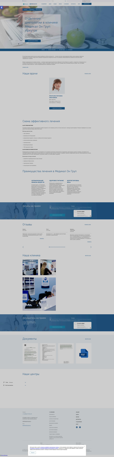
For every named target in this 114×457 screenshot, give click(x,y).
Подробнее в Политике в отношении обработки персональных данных (44, 448)
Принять (33, 452)
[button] (1, 7)
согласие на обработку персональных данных (49, 447)
